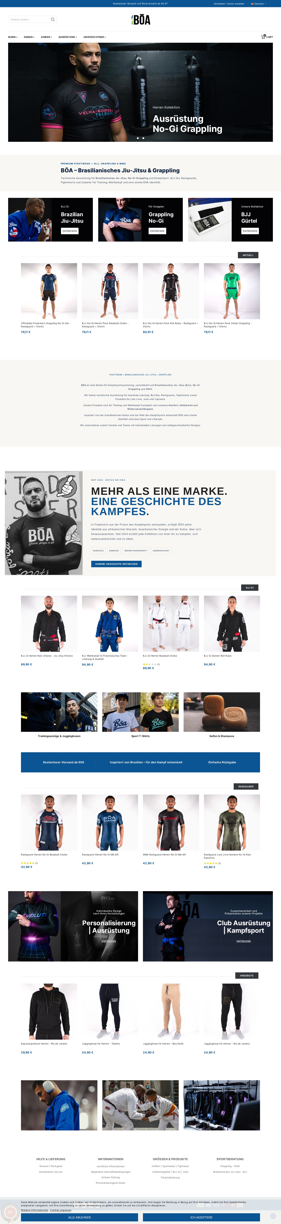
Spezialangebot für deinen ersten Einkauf (140, 618)
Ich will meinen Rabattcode (121, 645)
